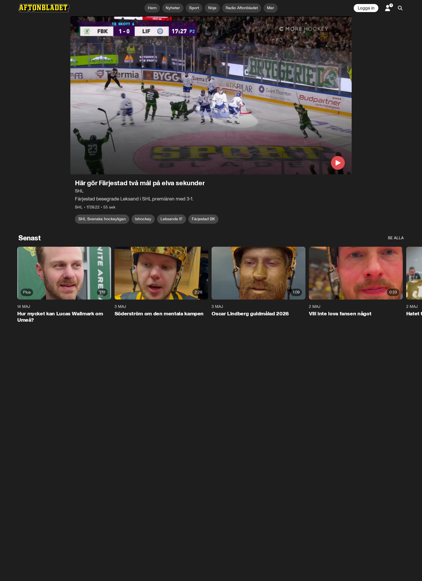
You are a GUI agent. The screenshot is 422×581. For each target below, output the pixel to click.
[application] (211, 95)
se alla (396, 238)
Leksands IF (171, 219)
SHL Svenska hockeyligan (102, 219)
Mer (270, 7)
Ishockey (143, 219)
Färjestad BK (203, 219)
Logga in (366, 8)
